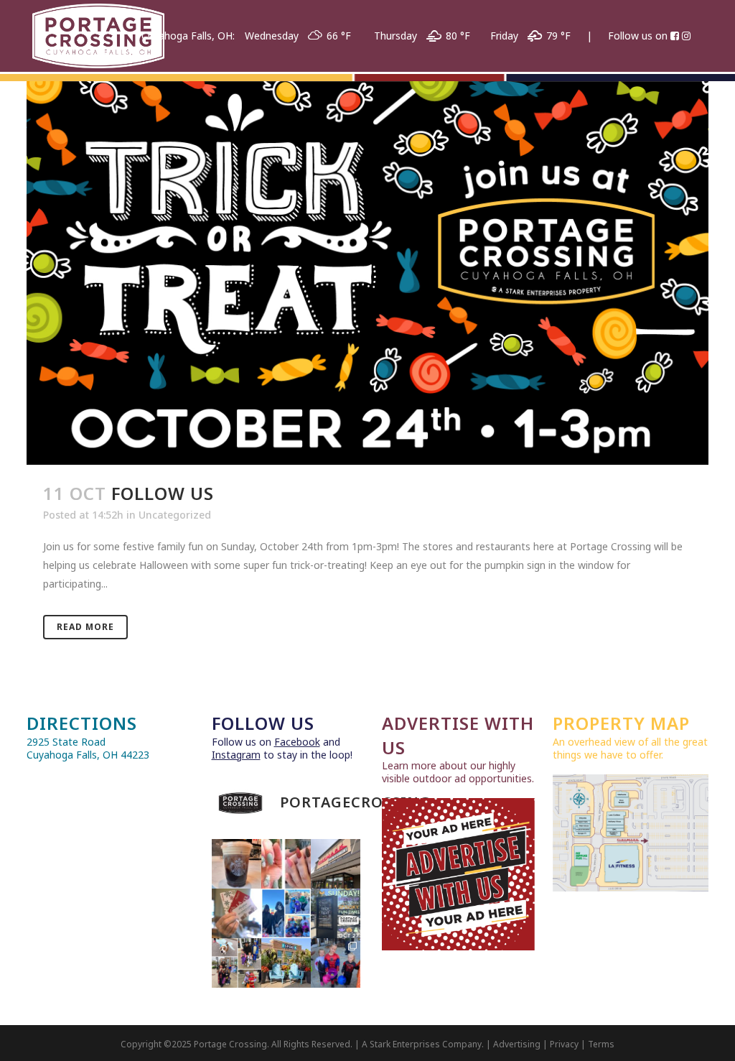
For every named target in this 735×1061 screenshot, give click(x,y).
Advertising (516, 1044)
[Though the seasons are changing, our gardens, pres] (286, 963)
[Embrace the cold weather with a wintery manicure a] (286, 864)
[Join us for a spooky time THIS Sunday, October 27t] (335, 913)
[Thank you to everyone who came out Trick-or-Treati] (286, 913)
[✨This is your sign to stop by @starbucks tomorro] (236, 864)
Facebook (297, 742)
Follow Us (162, 493)
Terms (601, 1044)
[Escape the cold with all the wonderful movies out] (335, 864)
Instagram (236, 754)
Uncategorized (175, 515)
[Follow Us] (367, 273)
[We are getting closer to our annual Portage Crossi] (335, 963)
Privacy (564, 1044)
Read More (85, 627)
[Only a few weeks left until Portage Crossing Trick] (236, 963)
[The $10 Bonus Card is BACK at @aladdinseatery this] (236, 913)
